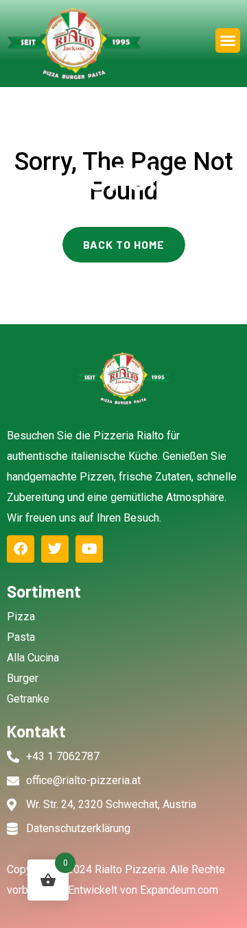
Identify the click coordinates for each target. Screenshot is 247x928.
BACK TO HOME (124, 244)
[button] (227, 40)
